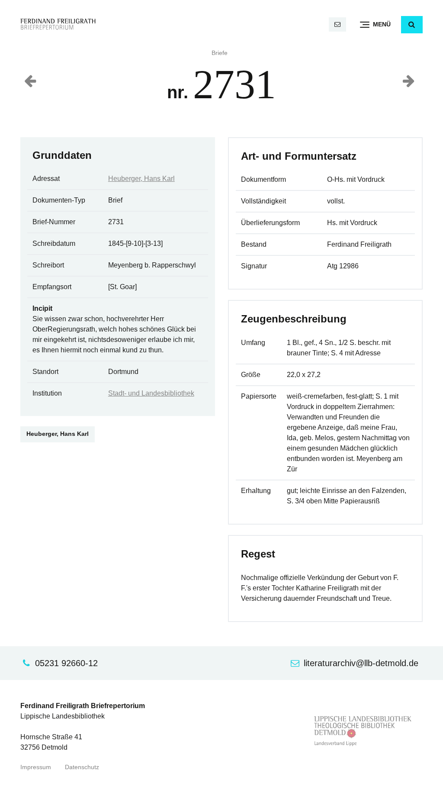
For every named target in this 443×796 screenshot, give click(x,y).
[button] (412, 24)
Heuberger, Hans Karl (141, 178)
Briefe (220, 53)
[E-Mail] (337, 24)
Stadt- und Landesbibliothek (151, 393)
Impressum (35, 767)
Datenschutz (82, 767)
